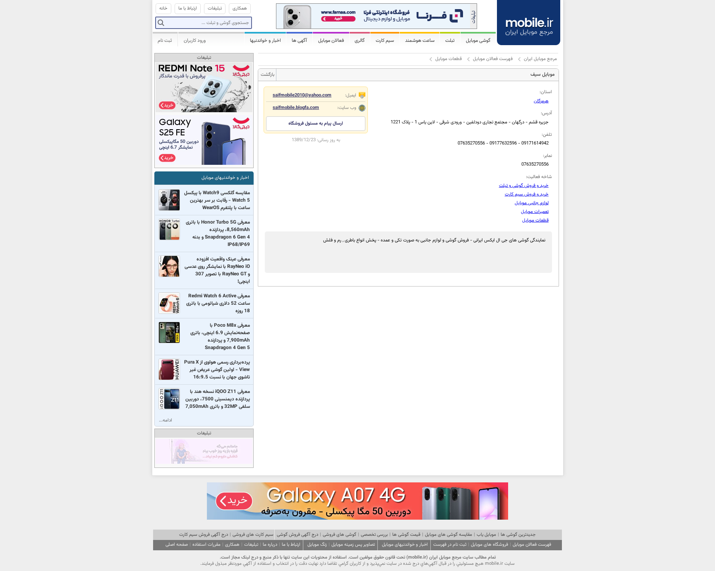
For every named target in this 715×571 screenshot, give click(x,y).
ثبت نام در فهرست (449, 544)
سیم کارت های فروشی (253, 534)
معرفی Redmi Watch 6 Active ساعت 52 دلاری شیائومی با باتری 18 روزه (218, 303)
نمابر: (547, 155)
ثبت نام (165, 40)
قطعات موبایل (448, 59)
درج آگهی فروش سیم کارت (203, 534)
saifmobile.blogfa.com (296, 107)
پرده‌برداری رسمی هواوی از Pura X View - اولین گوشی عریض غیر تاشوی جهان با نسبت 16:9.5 (217, 370)
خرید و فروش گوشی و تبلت (524, 185)
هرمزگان (541, 101)
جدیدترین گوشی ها (518, 534)
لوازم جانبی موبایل (532, 203)
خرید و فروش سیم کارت (527, 194)
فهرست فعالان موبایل (493, 59)
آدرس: (546, 113)
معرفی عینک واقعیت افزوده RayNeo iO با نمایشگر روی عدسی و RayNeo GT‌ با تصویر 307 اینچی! (217, 270)
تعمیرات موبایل (535, 211)
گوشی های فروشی (339, 534)
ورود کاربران (195, 40)
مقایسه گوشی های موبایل (448, 534)
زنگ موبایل (317, 544)
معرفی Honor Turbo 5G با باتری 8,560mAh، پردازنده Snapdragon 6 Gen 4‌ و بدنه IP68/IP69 (218, 233)
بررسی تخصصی (374, 534)
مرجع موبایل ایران (540, 59)
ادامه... (165, 420)
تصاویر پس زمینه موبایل (353, 544)
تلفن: (547, 134)
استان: (546, 92)
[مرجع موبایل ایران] (529, 20)
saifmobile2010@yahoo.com (302, 95)
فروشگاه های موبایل (489, 544)
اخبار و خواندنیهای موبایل (225, 177)
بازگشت (267, 74)
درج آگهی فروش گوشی (297, 534)
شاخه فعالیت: (539, 177)
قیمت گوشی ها (406, 534)
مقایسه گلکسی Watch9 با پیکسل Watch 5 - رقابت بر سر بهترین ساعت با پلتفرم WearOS (217, 200)
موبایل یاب (486, 534)
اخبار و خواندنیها (265, 40)
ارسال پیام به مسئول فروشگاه (315, 123)
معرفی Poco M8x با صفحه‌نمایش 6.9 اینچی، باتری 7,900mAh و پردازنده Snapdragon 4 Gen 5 (220, 337)
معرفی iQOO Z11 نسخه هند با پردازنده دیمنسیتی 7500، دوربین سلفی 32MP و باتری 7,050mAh (217, 399)
